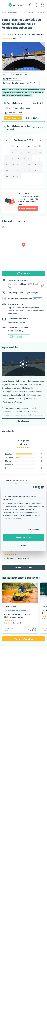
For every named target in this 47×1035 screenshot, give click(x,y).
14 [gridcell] (7, 164)
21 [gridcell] (7, 170)
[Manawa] (16, 5)
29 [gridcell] (12, 176)
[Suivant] (40, 140)
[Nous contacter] (36, 4)
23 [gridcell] (18, 170)
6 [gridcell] (40, 152)
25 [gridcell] (29, 170)
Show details (33, 529)
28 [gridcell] (7, 176)
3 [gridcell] (23, 152)
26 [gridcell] (34, 170)
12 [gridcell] (34, 158)
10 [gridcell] (23, 158)
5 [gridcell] (34, 152)
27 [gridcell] (40, 170)
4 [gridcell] (29, 152)
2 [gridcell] (18, 152)
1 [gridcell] (12, 152)
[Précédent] (7, 140)
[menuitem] (42, 4)
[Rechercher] (30, 5)
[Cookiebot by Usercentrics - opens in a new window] (33, 487)
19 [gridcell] (34, 164)
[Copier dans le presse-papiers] (42, 285)
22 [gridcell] (12, 170)
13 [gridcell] (40, 158)
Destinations (12, 12)
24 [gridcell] (23, 170)
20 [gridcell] (40, 164)
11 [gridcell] (29, 158)
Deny (23, 545)
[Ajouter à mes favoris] (43, 44)
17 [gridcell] (23, 164)
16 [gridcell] (18, 164)
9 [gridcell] (18, 158)
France (22, 12)
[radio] (23, 111)
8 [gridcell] (12, 158)
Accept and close (23, 537)
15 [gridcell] (12, 164)
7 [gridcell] (7, 158)
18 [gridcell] (29, 164)
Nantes (31, 12)
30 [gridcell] (18, 176)
